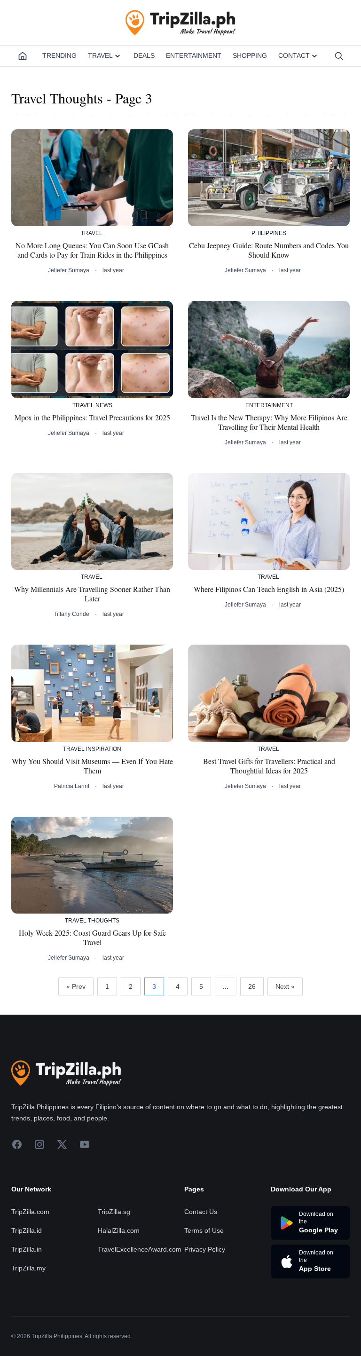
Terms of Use (204, 1230)
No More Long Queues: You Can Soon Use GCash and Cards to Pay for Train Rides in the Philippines (92, 250)
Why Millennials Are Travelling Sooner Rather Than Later (92, 593)
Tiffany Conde (71, 614)
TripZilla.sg (114, 1211)
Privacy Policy (204, 1249)
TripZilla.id (26, 1230)
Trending (59, 55)
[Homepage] (22, 55)
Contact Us (200, 1211)
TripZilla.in (26, 1249)
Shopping (250, 55)
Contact (294, 55)
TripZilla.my (28, 1268)
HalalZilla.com (119, 1230)
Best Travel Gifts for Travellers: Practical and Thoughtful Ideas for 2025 (269, 766)
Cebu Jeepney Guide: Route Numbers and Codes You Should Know (269, 250)
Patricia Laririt (71, 786)
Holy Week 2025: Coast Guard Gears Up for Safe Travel (92, 937)
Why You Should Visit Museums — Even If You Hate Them (92, 766)
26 (252, 986)
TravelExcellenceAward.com (139, 1249)
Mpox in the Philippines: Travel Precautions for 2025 (92, 417)
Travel (100, 55)
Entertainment (193, 55)
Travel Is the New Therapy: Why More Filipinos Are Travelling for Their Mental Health (269, 422)
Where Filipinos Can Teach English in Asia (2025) (269, 589)
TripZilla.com (30, 1211)
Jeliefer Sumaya (68, 270)
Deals (144, 55)
